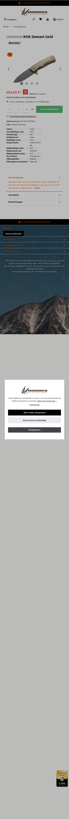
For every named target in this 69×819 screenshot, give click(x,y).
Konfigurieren (34, 430)
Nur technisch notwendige (34, 420)
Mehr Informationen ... (47, 401)
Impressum (34, 405)
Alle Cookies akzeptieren (35, 412)
